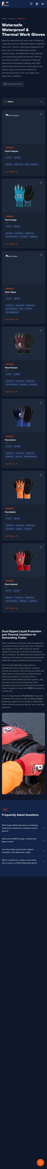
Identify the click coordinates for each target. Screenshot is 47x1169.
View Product (23, 129)
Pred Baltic (10, 512)
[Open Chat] (40, 1162)
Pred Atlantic (11, 584)
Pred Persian (11, 367)
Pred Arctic (10, 440)
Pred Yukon (10, 292)
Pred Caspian (11, 151)
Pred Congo (11, 220)
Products (12, 19)
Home (4, 19)
